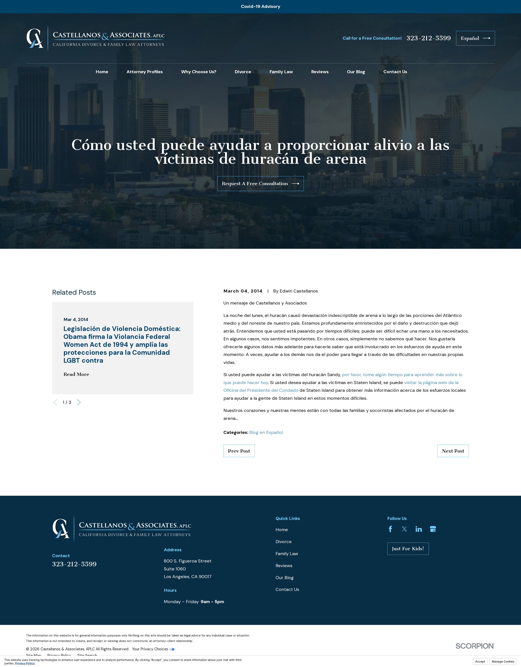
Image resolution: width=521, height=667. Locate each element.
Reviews (284, 566)
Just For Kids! (408, 548)
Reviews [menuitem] (320, 72)
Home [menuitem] (102, 72)
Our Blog (285, 578)
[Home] (95, 38)
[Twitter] (404, 529)
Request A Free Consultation (255, 183)
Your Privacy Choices (150, 649)
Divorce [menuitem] (243, 72)
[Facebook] (390, 529)
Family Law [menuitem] (281, 72)
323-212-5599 (428, 38)
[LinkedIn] (419, 529)
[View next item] (79, 402)
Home (282, 530)
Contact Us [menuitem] (395, 72)
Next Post (453, 451)
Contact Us (287, 589)
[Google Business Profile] (433, 529)
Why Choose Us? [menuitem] (198, 72)
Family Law (287, 554)
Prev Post (239, 451)
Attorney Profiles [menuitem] (145, 72)
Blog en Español (266, 432)
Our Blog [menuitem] (356, 72)
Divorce (284, 542)
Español (470, 38)
